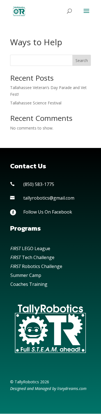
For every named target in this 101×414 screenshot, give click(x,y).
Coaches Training (28, 284)
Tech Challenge (32, 257)
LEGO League (30, 248)
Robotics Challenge (36, 266)
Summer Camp (25, 275)
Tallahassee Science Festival (35, 103)
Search (81, 60)
